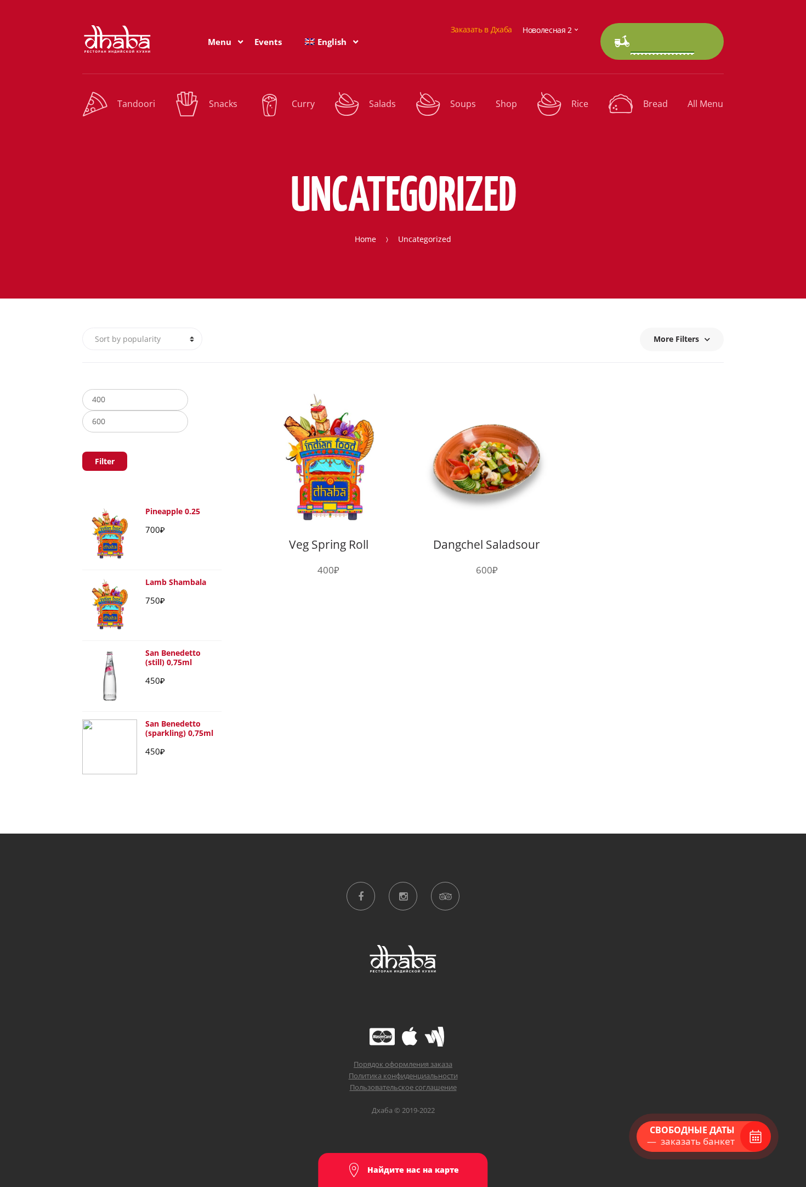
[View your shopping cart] (662, 41)
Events (268, 41)
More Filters (676, 339)
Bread (655, 104)
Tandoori (136, 104)
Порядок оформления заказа (403, 1064)
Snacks (223, 104)
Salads (382, 104)
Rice (579, 104)
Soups (463, 104)
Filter (105, 461)
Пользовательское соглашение (403, 1087)
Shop (506, 104)
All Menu (705, 104)
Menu (219, 41)
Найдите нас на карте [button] (412, 1170)
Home (365, 239)
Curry (303, 104)
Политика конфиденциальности (403, 1076)
